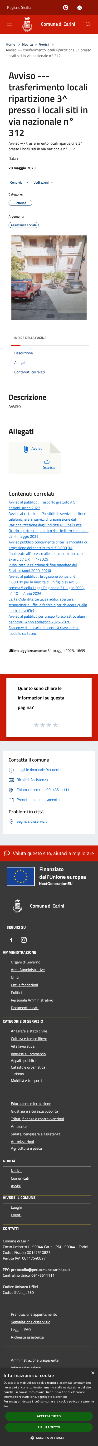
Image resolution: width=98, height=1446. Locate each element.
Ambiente (19, 1126)
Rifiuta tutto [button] (49, 1427)
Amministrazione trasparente (35, 1360)
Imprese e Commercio (28, 1054)
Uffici (15, 977)
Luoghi (16, 1207)
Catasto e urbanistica (28, 1067)
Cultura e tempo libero (29, 1038)
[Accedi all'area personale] (79, 7)
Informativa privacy (26, 1368)
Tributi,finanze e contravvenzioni (37, 1119)
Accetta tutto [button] (49, 1416)
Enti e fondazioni (24, 985)
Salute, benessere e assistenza (35, 1134)
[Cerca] (88, 24)
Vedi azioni (41, 182)
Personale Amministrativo (32, 1000)
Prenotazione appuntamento (34, 1314)
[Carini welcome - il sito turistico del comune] (66, 7)
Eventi (16, 1215)
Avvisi (44, 44)
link (6, 1406)
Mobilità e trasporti (26, 1080)
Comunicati (20, 1178)
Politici (16, 992)
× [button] (92, 1373)
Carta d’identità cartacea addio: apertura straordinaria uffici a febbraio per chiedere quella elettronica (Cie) (48, 604)
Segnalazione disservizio (30, 1322)
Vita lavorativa (22, 1046)
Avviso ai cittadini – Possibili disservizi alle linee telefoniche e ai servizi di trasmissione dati (47, 516)
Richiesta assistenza (27, 1337)
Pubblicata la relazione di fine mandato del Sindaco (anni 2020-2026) (43, 567)
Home (10, 44)
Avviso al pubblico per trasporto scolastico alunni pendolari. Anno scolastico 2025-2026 (48, 619)
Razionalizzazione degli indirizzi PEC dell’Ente (45, 525)
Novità (27, 44)
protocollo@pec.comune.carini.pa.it (40, 1269)
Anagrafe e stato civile (29, 1031)
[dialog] (49, 1407)
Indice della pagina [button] (30, 337)
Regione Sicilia (19, 7)
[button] (49, 1438)
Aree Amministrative (28, 969)
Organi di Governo (25, 962)
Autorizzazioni (22, 1141)
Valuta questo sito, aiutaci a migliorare (53, 853)
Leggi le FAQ (21, 1329)
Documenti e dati (25, 1008)
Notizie (16, 1170)
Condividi (17, 182)
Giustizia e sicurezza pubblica (34, 1111)
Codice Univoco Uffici (20, 1287)
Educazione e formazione (31, 1103)
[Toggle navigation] (9, 24)
